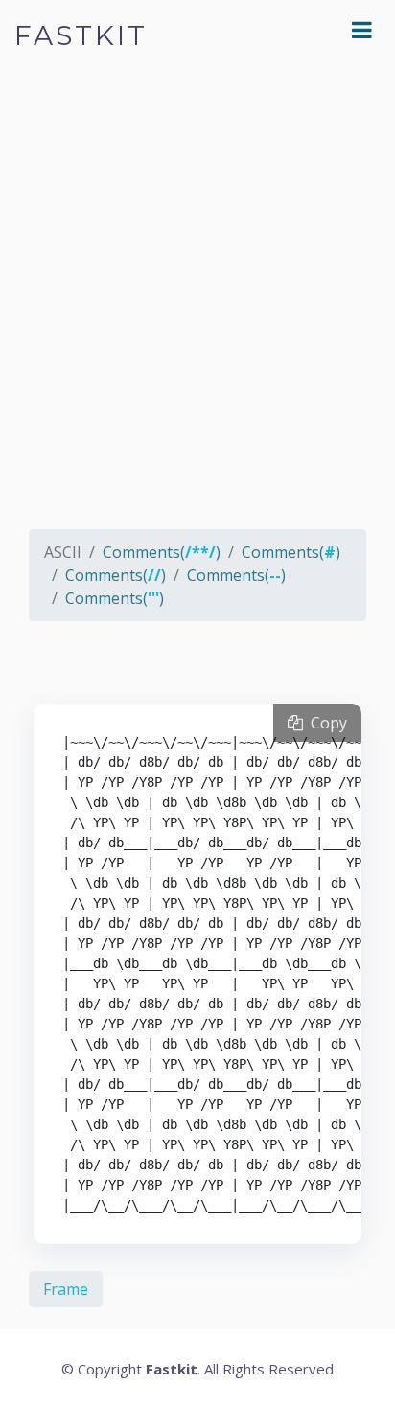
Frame (65, 1289)
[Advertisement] (197, 312)
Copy (325, 722)
